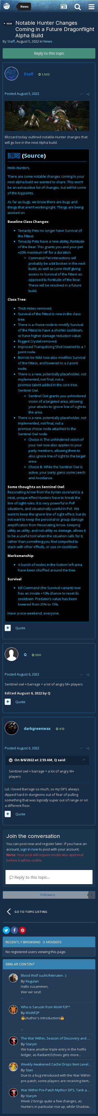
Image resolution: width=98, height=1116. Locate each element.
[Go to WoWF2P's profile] (13, 1009)
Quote (20, 628)
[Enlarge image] (47, 115)
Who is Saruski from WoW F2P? (45, 1007)
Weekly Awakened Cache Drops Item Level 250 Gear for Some (56, 1064)
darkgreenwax (37, 728)
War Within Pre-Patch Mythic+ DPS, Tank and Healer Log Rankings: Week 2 (56, 1090)
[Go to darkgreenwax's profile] (11, 728)
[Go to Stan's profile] (13, 1066)
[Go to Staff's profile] (11, 73)
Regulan (32, 981)
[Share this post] (88, 94)
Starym (31, 1044)
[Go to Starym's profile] (13, 1040)
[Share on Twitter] (6, 930)
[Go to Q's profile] (11, 654)
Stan (29, 1070)
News (47, 41)
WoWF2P (32, 1012)
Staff (11, 41)
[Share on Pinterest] (22, 930)
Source (34, 155)
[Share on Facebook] (14, 930)
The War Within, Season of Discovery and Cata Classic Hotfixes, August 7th (56, 1038)
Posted (22, 93)
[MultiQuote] (8, 628)
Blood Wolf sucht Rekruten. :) (43, 975)
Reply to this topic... (31, 877)
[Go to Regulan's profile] (13, 978)
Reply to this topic (49, 53)
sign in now (29, 849)
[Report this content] (81, 94)
